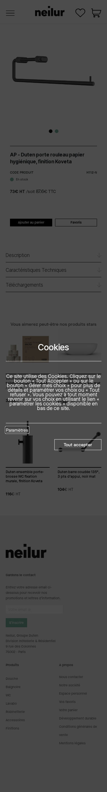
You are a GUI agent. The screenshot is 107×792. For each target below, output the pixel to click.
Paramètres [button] (17, 430)
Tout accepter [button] (78, 445)
